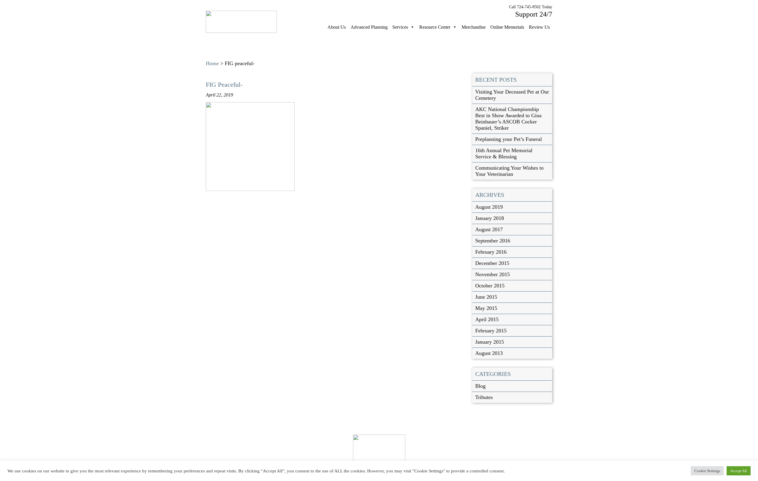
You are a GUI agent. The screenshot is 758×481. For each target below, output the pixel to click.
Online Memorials (507, 27)
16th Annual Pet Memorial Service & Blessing (503, 153)
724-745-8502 (529, 7)
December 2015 (492, 263)
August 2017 (489, 229)
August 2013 (489, 353)
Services (400, 27)
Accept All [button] (738, 471)
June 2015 (486, 297)
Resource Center (434, 27)
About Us (336, 27)
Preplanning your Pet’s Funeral (508, 139)
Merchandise (474, 27)
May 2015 (486, 308)
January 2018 (489, 218)
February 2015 (491, 331)
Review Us (539, 27)
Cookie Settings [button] (707, 471)
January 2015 (489, 342)
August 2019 (489, 207)
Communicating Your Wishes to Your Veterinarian (509, 171)
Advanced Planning (369, 27)
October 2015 (490, 286)
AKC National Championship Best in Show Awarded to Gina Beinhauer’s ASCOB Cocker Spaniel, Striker (508, 118)
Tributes (484, 397)
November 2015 (492, 274)
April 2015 (487, 319)
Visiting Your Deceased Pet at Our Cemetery (512, 95)
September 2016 (492, 241)
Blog (480, 386)
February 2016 (491, 252)
